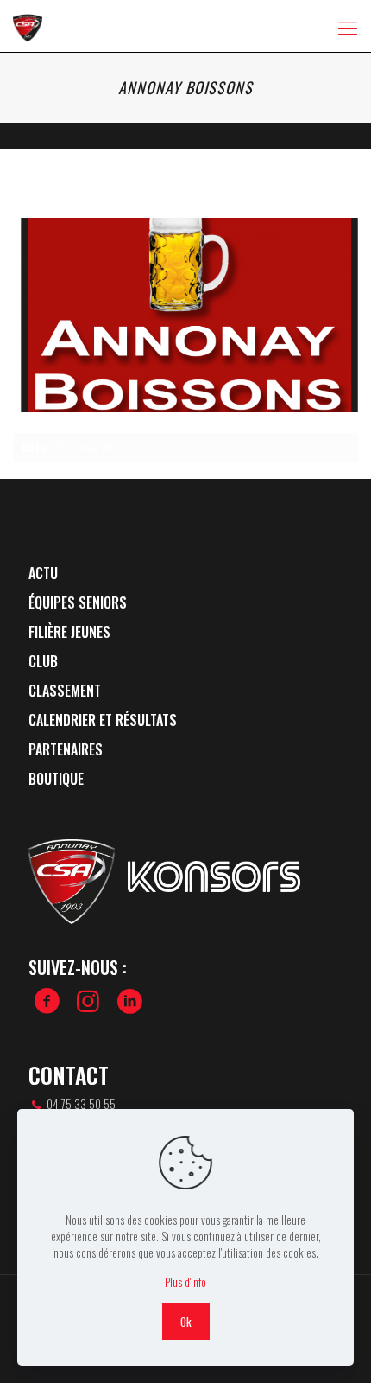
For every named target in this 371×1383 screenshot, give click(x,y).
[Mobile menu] (347, 26)
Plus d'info (185, 1282)
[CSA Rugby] (27, 26)
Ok (186, 1321)
